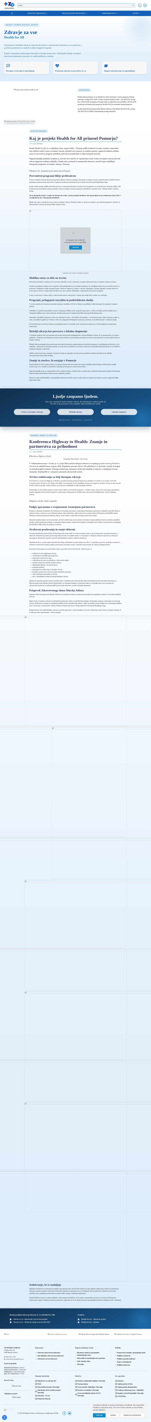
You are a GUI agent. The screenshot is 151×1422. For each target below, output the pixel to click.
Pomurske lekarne (44, 1399)
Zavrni (113, 1415)
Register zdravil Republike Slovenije (131, 1393)
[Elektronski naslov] (145, 5)
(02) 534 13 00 (11, 1357)
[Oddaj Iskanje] (133, 5)
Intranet (120, 1381)
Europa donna (83, 1384)
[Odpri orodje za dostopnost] (4, 1417)
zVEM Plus (122, 1396)
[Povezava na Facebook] (64, 1413)
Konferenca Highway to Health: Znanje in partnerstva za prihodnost (68, 444)
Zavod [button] (135, 13)
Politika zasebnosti (123, 1356)
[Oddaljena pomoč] (16, 1397)
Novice (40, 144)
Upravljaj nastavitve (132, 1415)
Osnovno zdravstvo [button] (37, 13)
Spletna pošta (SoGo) (125, 1384)
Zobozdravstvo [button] (109, 13)
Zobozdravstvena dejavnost (47, 1359)
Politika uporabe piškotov (126, 1359)
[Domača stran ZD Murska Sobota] (12, 13)
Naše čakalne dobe (83, 1361)
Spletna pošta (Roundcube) (127, 1387)
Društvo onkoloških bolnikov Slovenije (91, 1381)
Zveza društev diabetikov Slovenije (90, 1387)
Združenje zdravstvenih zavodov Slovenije (49, 1391)
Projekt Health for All (37, 148)
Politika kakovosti (123, 1365)
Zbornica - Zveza (43, 1396)
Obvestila (80, 1364)
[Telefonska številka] (140, 5)
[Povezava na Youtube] (69, 1413)
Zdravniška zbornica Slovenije (48, 1387)
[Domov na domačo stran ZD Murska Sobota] (8, 1413)
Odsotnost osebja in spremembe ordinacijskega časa (88, 1354)
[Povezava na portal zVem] (16, 1386)
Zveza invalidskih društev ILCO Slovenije (89, 1394)
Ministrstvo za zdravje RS (46, 1381)
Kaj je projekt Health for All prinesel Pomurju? (73, 138)
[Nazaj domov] (9, 5)
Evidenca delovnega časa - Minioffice (131, 1390)
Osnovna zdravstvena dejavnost (48, 1353)
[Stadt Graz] (6, 1334)
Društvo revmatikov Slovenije (88, 1390)
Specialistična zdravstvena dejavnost (50, 1356)
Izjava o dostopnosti (124, 1362)
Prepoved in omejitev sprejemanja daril (131, 1353)
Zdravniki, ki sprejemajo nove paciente (91, 1358)
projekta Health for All (42, 483)
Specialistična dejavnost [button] (73, 13)
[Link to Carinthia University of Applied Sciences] (128, 1334)
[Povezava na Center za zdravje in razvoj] (57, 1334)
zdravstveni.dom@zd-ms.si (15, 1359)
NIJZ (39, 1384)
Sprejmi (75, 247)
